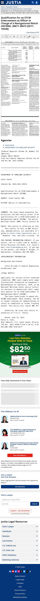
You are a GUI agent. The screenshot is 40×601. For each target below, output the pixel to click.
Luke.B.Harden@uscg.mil (16, 247)
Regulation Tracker (11, 7)
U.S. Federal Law (9, 545)
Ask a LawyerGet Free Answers (8, 476)
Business (6, 536)
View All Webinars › (20, 455)
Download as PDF (32, 32)
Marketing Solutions (10, 560)
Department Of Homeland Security (11, 9)
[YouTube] (13, 571)
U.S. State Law (8, 550)
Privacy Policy (20, 594)
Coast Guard (27, 9)
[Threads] (21, 571)
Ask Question (20, 487)
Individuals (6, 531)
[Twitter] (27, 571)
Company (20, 583)
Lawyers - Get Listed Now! (20, 511)
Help (20, 587)
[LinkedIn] (10, 571)
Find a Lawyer (7, 495)
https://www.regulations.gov (23, 233)
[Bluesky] (24, 571)
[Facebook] (16, 571)
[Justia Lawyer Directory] (30, 571)
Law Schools (7, 541)
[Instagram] (18, 571)
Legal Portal (20, 580)
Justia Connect (20, 576)
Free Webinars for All (10, 411)
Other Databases (9, 555)
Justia (3, 7)
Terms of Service (20, 590)
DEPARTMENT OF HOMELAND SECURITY (20, 147)
